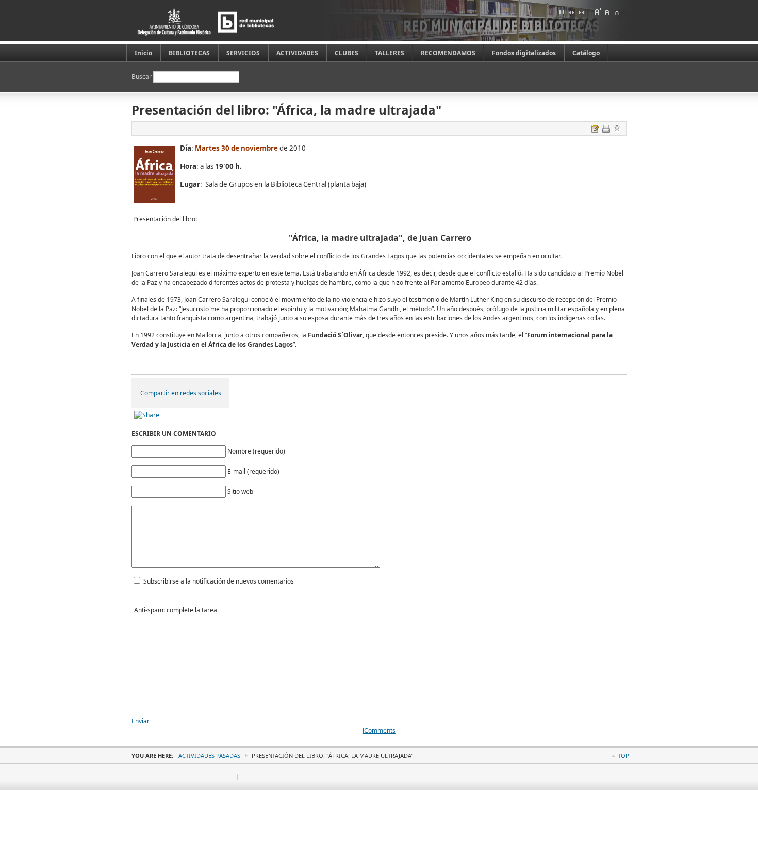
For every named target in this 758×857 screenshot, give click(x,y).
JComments (379, 730)
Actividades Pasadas (209, 755)
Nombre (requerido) (256, 451)
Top (623, 755)
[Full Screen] (561, 12)
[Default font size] (607, 12)
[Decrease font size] (617, 12)
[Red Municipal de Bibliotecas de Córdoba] (221, 22)
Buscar (142, 76)
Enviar (140, 721)
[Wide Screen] (571, 12)
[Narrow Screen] (581, 12)
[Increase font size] (598, 12)
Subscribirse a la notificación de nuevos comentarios (218, 581)
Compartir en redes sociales (180, 393)
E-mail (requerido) (253, 471)
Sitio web (240, 491)
